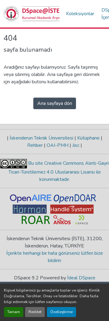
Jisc (76, 145)
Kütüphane (88, 138)
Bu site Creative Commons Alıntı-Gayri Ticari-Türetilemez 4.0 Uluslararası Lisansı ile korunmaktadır (58, 171)
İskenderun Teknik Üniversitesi (41, 138)
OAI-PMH (57, 145)
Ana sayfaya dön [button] (54, 103)
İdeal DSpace (81, 277)
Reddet (34, 312)
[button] (32, 13)
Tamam (13, 312)
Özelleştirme (61, 312)
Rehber (35, 145)
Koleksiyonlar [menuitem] (80, 13)
